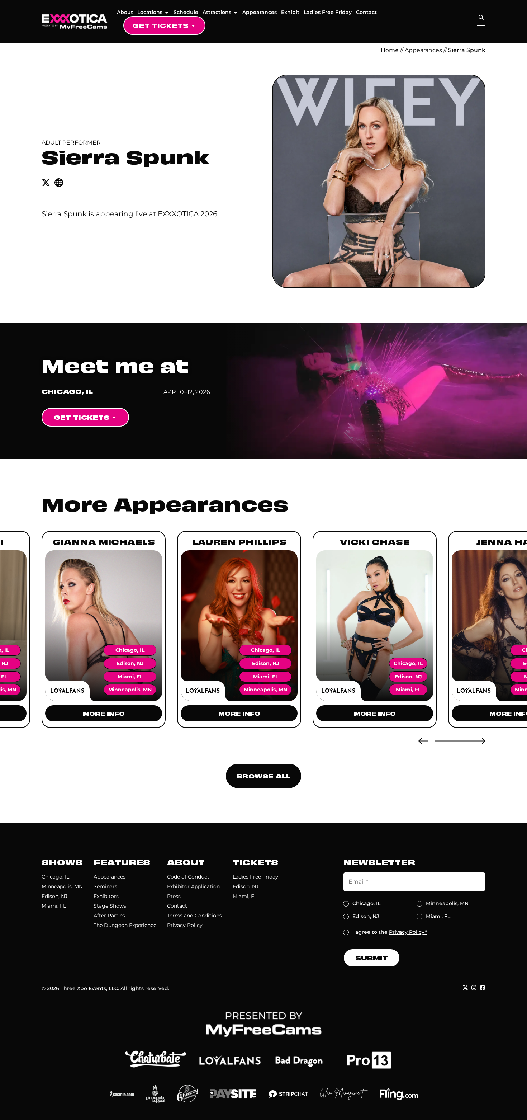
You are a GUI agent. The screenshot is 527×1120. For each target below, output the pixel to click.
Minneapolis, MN (62, 886)
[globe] (58, 182)
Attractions (217, 12)
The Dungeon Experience (125, 925)
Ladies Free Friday (328, 12)
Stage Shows (110, 906)
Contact (366, 12)
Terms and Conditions (194, 915)
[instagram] (474, 987)
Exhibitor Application (193, 886)
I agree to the (389, 932)
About (125, 12)
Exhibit (290, 12)
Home (390, 50)
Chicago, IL (55, 877)
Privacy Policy (185, 925)
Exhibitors (106, 896)
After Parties (109, 915)
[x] (465, 987)
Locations (149, 12)
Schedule (186, 12)
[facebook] (482, 987)
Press (174, 896)
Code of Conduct (188, 877)
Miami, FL (54, 906)
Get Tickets (161, 25)
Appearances (259, 12)
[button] (423, 741)
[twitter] (46, 182)
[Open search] (481, 17)
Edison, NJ (54, 896)
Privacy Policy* (408, 932)
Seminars (105, 886)
